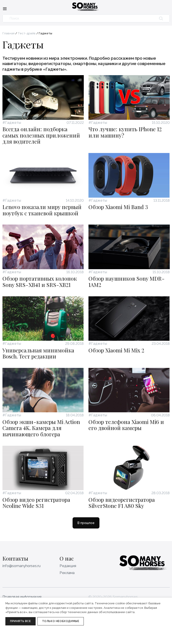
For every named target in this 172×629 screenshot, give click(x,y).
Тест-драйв (27, 33)
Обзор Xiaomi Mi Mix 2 (116, 350)
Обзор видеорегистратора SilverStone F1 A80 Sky (121, 502)
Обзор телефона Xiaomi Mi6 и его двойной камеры (126, 425)
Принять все (20, 621)
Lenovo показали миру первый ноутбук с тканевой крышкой (42, 210)
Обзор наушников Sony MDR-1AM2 (126, 281)
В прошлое (86, 523)
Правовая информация (21, 597)
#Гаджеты (11, 123)
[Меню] (4, 8)
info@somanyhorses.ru (21, 566)
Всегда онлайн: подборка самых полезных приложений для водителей (41, 135)
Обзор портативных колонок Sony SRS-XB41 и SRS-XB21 (39, 281)
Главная (8, 33)
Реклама (67, 573)
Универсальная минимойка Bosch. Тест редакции (38, 353)
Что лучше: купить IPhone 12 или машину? (125, 132)
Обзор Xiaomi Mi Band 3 (118, 206)
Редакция (68, 566)
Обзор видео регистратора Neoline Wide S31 (36, 502)
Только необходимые (60, 621)
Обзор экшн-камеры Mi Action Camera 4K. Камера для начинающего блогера (41, 428)
